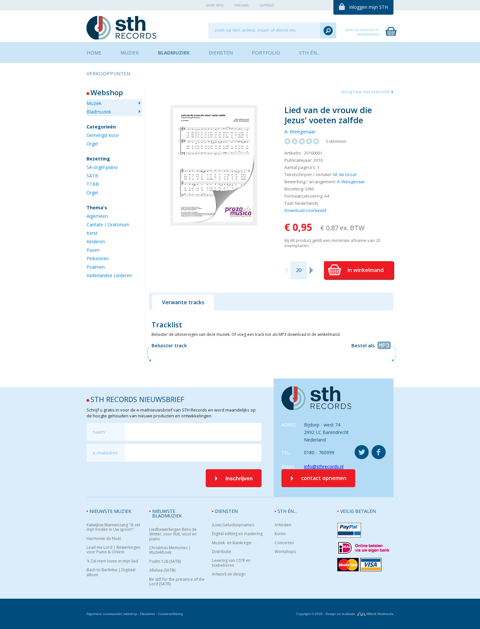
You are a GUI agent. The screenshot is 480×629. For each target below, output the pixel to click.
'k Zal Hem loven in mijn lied (112, 561)
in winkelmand (365, 270)
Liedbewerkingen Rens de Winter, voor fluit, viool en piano (173, 534)
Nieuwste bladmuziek (167, 513)
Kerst (92, 233)
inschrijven (239, 478)
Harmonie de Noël (104, 538)
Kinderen (96, 241)
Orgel (92, 144)
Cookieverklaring (170, 614)
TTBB (93, 184)
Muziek (94, 103)
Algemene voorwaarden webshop (112, 614)
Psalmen (96, 267)
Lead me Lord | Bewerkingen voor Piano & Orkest (113, 550)
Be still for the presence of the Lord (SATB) (177, 582)
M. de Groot (345, 174)
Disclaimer (147, 614)
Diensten (226, 511)
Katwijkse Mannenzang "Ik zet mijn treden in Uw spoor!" (113, 527)
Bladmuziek (99, 112)
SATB (92, 175)
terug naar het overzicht (365, 92)
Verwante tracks (183, 302)
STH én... (287, 511)
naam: (99, 432)
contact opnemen (323, 478)
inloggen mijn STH (368, 7)
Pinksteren (98, 258)
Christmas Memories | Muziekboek (170, 550)
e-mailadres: (106, 453)
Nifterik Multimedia (379, 614)
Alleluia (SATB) (162, 570)
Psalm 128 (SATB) (165, 561)
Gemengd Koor (103, 135)
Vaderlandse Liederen (109, 275)
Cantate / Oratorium (108, 224)
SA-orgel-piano (102, 167)
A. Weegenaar (300, 131)
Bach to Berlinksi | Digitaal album (111, 572)
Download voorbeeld (305, 210)
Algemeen (97, 216)
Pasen (93, 250)
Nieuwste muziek (110, 511)
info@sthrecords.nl (324, 466)
